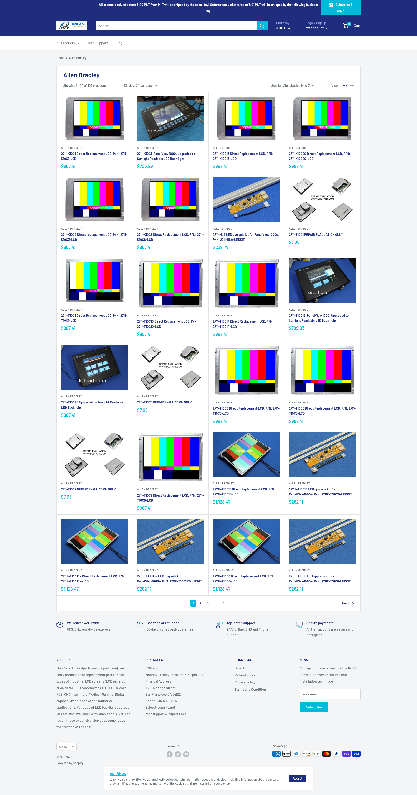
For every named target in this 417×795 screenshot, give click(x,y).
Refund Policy (245, 675)
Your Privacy (118, 773)
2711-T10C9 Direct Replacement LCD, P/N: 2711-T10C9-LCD (170, 497)
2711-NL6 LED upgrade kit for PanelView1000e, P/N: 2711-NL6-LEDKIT (246, 237)
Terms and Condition (250, 689)
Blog (118, 43)
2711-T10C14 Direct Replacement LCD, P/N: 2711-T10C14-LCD (243, 323)
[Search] (262, 25)
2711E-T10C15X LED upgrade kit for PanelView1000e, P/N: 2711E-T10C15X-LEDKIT (169, 578)
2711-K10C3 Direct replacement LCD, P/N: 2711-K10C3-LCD (94, 237)
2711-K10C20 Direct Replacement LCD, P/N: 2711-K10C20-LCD (319, 156)
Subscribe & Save (344, 8)
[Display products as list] (352, 85)
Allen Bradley (71, 147)
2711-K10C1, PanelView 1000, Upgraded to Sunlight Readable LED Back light (166, 156)
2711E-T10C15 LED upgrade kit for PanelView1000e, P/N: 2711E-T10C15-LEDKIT (320, 491)
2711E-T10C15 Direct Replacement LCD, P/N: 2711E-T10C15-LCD (244, 491)
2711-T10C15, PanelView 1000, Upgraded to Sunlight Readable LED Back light (319, 317)
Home (60, 58)
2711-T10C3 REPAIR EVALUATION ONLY (164, 402)
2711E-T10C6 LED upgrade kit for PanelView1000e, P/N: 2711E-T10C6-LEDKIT (320, 578)
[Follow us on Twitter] (178, 754)
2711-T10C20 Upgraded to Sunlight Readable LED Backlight (92, 404)
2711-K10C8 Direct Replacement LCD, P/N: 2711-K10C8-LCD (170, 237)
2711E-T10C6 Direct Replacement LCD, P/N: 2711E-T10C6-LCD (243, 578)
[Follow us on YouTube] (186, 754)
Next (345, 603)
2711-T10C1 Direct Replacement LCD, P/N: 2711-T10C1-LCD (94, 317)
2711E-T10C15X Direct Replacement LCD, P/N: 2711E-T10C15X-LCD (93, 578)
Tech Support (97, 43)
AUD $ (63, 746)
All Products (65, 43)
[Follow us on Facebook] (170, 754)
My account (315, 28)
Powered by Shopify (69, 763)
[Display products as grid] (345, 85)
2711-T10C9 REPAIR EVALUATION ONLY (88, 489)
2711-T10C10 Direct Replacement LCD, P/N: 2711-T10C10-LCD (167, 323)
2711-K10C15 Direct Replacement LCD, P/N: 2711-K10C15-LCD (243, 156)
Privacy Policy (245, 682)
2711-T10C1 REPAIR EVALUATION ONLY (316, 234)
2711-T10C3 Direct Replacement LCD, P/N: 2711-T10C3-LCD (246, 410)
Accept (297, 778)
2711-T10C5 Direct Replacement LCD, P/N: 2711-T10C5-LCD (322, 410)
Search (240, 668)
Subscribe (314, 707)
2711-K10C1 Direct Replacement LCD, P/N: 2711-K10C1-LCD (94, 156)
